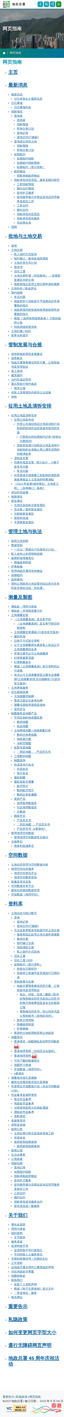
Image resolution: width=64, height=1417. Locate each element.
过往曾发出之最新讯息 (28, 99)
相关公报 (19, 388)
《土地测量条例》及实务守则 (32, 619)
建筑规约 (17, 375)
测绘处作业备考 (24, 1112)
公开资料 (17, 1263)
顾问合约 (22, 210)
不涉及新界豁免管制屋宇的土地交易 (37, 930)
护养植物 (17, 567)
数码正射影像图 (27, 795)
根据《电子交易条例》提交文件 (34, 1289)
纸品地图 (22, 726)
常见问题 (19, 297)
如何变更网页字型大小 (32, 1332)
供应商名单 (24, 223)
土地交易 (17, 250)
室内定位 (19, 709)
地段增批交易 (25, 947)
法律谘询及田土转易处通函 (31, 1108)
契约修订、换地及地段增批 (31, 259)
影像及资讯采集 (21, 882)
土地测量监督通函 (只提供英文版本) (36, 632)
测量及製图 (20, 597)
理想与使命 (18, 1229)
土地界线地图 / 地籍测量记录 (32, 731)
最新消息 (18, 85)
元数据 (21, 812)
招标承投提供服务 (28, 218)
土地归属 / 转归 (21, 331)
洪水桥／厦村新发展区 (28, 510)
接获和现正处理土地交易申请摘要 (38, 935)
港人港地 (17, 371)
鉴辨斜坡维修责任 (22, 558)
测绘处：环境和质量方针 (26, 611)
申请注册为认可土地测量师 (31, 654)
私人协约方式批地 (25, 254)
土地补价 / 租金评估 (23, 288)
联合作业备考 (22, 1099)
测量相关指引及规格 (24, 1078)
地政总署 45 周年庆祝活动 (33, 1361)
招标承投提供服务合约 (28, 1202)
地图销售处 (18, 1276)
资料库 (15, 903)
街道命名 (22, 769)
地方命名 (22, 773)
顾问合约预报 (25, 189)
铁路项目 (17, 497)
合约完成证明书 (21, 380)
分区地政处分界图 (22, 1272)
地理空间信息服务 (22, 869)
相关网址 (17, 1297)
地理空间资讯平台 (25, 873)
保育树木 (17, 358)
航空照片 (22, 786)
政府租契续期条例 (25, 1142)
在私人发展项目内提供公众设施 (31, 393)
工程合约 (22, 206)
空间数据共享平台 (22, 886)
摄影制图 (19, 778)
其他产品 (19, 799)
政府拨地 (17, 580)
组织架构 (17, 1233)
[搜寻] (46, 4)
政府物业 (19, 171)
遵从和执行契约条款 (24, 384)
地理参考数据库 (27, 803)
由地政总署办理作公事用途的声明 (32, 1267)
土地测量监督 (19, 615)
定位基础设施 (19, 692)
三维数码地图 (22, 756)
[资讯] (40, 4)
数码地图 (22, 722)
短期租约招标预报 (28, 163)
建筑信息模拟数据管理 (25, 890)
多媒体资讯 (18, 1121)
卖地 (14, 246)
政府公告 (17, 1129)
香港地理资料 (23, 1056)
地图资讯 (17, 1037)
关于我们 (18, 1215)
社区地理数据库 (27, 807)
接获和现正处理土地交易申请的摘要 (37, 284)
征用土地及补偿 (24, 420)
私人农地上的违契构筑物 (26, 554)
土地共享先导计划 (25, 263)
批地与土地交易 (25, 236)
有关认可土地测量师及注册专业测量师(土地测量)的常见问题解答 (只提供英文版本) (37, 679)
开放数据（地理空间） (25, 895)
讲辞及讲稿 (18, 1125)
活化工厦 (19, 271)
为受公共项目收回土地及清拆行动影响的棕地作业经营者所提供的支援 (38, 428)
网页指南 (35, 1397)
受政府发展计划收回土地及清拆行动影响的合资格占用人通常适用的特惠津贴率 (38, 449)
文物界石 (17, 842)
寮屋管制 (17, 545)
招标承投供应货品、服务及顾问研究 (37, 180)
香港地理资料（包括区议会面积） (35, 1051)
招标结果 (17, 1163)
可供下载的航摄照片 (27, 1061)
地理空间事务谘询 (25, 877)
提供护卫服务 (25, 193)
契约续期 (17, 293)
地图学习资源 (22, 1065)
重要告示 (18, 1306)
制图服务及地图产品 (24, 713)
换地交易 (22, 939)
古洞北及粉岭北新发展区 (29, 505)
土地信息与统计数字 (24, 913)
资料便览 (19, 1116)
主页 (13, 72)
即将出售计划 (25, 129)
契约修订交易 (25, 943)
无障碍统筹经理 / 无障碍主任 (29, 1259)
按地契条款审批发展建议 (26, 354)
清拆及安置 (21, 458)
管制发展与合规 (25, 344)
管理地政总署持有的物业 (26, 571)
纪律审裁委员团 (24, 658)
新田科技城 (21, 518)
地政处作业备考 (24, 1103)
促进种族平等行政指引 (28, 1250)
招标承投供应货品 (28, 214)
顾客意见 (19, 816)
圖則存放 (19, 637)
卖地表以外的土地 (25, 142)
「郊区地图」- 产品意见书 (33, 825)
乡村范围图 (24, 743)
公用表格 (17, 1159)
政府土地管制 (19, 541)
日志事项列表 (22, 107)
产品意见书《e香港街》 (32, 829)
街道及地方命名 (24, 765)
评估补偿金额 (19, 492)
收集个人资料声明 (25, 1284)
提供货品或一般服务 (27, 1206)
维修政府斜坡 (22, 562)
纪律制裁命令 (22, 662)
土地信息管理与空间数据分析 (29, 865)
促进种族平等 (19, 1246)
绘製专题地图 (22, 748)
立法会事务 (18, 1155)
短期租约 (19, 154)
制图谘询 (19, 760)
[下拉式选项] (58, 4)
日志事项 (17, 103)
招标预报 (22, 124)
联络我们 (17, 1280)
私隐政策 (18, 1319)
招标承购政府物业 (28, 176)
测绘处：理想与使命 (24, 607)
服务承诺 (17, 1242)
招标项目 (17, 112)
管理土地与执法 (25, 531)
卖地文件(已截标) (28, 137)
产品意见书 (24, 820)
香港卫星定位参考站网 (28, 701)
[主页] (4, 53)
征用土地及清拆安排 (30, 406)
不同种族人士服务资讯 (28, 1255)
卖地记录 (22, 133)
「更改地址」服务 (25, 1293)
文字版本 (19, 1237)
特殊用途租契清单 (25, 327)
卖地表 (18, 116)
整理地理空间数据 (22, 833)
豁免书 (18, 267)
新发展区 (17, 501)
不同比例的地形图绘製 (28, 718)
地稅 (14, 397)
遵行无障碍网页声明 (30, 1345)
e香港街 (19, 1074)
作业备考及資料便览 (24, 1095)
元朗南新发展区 (24, 514)
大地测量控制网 (24, 696)
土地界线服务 (19, 688)
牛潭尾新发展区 (24, 522)
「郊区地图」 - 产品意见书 (34, 752)
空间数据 (18, 855)
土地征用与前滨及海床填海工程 (34, 1133)
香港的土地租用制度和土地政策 (34, 1033)
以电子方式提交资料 (27, 641)
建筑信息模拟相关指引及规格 (29, 1082)
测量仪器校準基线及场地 (29, 705)
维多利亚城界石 (24, 846)
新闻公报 (17, 1151)
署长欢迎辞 (18, 1225)
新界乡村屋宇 (19, 336)
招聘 (14, 227)
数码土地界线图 (27, 735)
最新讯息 (17, 95)
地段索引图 (24, 739)
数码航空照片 (25, 790)
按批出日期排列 (27, 969)
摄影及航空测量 (24, 782)
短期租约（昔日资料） (31, 167)
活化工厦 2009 (23, 960)
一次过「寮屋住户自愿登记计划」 (35, 550)
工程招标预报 (25, 184)
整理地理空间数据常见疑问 (31, 837)
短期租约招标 (25, 159)
